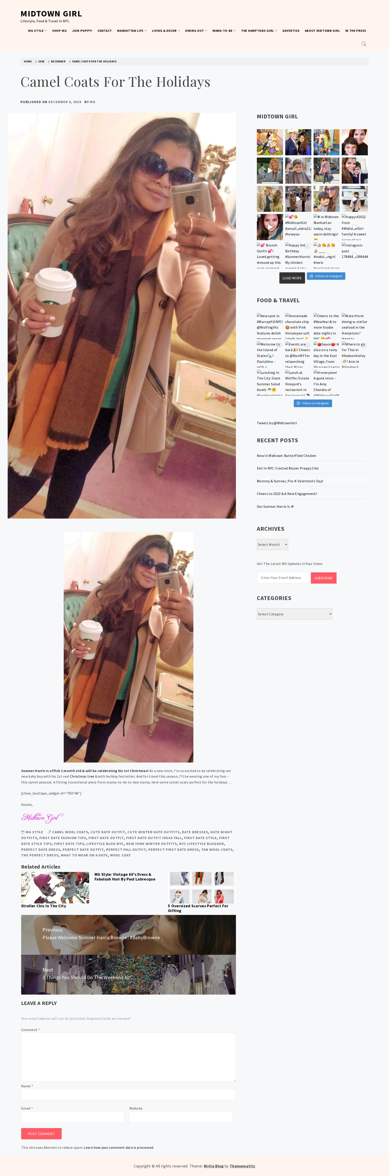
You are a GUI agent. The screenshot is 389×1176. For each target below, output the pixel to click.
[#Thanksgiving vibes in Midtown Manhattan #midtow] (270, 142)
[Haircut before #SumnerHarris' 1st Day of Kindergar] (298, 171)
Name (27, 1086)
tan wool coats (217, 849)
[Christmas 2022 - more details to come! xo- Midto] (270, 227)
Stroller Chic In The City (43, 905)
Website (135, 1108)
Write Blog (214, 1166)
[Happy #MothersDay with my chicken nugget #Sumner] (355, 142)
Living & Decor (164, 31)
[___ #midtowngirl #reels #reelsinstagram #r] (327, 255)
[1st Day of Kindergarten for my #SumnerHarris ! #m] (270, 171)
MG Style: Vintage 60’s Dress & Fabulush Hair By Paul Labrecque (125, 877)
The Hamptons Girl (257, 31)
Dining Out (194, 31)
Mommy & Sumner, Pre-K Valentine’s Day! (290, 481)
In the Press (355, 31)
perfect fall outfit (126, 849)
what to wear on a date (84, 855)
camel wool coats (70, 832)
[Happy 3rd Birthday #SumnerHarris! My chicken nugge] (298, 255)
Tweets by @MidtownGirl (277, 423)
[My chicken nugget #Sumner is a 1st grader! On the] (327, 142)
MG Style (36, 31)
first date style (200, 837)
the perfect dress (40, 855)
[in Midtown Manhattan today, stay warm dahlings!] (327, 227)
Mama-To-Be (223, 31)
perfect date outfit (83, 849)
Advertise (291, 31)
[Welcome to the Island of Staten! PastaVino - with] (270, 354)
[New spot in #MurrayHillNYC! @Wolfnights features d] (270, 326)
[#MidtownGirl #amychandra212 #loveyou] (298, 227)
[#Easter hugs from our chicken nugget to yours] (355, 171)
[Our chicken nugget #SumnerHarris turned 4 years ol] (355, 199)
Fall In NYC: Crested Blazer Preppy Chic (288, 468)
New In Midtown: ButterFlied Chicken (286, 455)
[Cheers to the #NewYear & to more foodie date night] (327, 326)
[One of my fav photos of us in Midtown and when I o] (298, 142)
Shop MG (59, 31)
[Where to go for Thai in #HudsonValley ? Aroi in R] (355, 354)
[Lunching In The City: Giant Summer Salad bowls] (270, 383)
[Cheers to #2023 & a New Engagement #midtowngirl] (298, 199)
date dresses (195, 832)
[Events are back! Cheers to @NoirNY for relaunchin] (298, 354)
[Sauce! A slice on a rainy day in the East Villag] (327, 354)
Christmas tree (82, 776)
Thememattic (243, 1166)
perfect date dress (40, 849)
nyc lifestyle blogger (201, 843)
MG (92, 101)
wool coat (120, 855)
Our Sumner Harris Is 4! (275, 506)
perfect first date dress (173, 849)
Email (27, 1108)
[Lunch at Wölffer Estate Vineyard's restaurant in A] (298, 383)
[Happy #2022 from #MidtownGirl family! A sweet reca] (355, 227)
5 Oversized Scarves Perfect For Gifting (198, 908)
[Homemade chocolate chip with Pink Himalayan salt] (298, 326)
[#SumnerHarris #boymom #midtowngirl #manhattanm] (327, 199)
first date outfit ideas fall (154, 837)
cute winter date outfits (153, 832)
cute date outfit (107, 832)
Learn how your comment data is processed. (119, 1147)
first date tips (69, 843)
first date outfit (106, 837)
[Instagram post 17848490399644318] (355, 255)
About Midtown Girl (322, 31)
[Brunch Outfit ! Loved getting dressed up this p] (270, 255)
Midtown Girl (51, 13)
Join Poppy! (82, 31)
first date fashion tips (62, 837)
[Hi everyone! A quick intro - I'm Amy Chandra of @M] (327, 383)
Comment (30, 1029)
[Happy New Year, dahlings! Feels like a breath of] (270, 199)
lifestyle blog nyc (105, 843)
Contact (104, 31)
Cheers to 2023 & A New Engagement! (287, 493)
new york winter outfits (151, 843)
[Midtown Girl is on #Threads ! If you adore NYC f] (327, 171)
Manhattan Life (130, 31)
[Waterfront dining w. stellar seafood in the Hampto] (355, 326)
